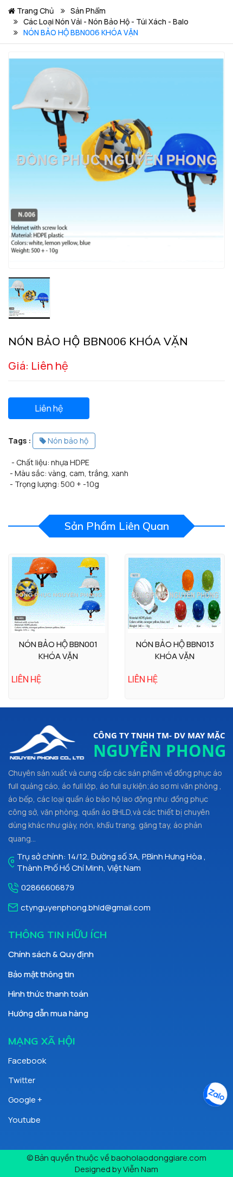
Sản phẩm (88, 10)
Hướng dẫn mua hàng (48, 1013)
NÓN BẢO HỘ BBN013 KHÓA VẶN (175, 650)
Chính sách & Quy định (51, 954)
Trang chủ (34, 10)
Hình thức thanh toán (48, 993)
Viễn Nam (140, 1169)
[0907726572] (214, 1096)
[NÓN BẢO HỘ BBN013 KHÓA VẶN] (175, 595)
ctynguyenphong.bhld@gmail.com (86, 907)
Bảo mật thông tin (41, 974)
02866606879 (47, 887)
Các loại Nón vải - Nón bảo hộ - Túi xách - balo (106, 21)
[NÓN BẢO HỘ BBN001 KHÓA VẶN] (58, 595)
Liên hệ (49, 408)
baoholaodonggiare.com (158, 1157)
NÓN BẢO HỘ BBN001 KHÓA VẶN (58, 650)
